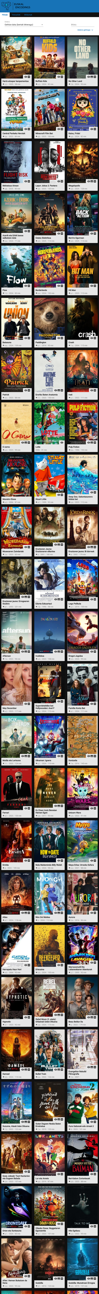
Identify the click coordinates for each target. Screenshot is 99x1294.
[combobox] (24, 25)
